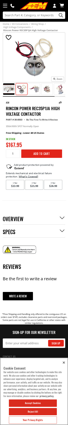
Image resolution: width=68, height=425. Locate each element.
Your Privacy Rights (33, 420)
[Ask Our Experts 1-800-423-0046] (12, 5)
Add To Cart (41, 154)
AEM (7, 102)
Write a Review (18, 296)
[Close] (64, 362)
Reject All (33, 411)
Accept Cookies (33, 403)
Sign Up (56, 343)
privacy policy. (47, 396)
